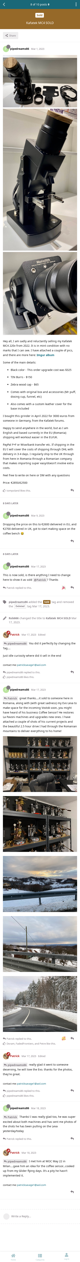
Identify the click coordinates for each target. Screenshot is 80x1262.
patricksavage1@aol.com (31, 665)
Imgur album (45, 355)
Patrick (12, 698)
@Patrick (40, 580)
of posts (38, 4)
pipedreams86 (17, 643)
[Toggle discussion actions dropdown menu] (76, 4)
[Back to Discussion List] (4, 4)
